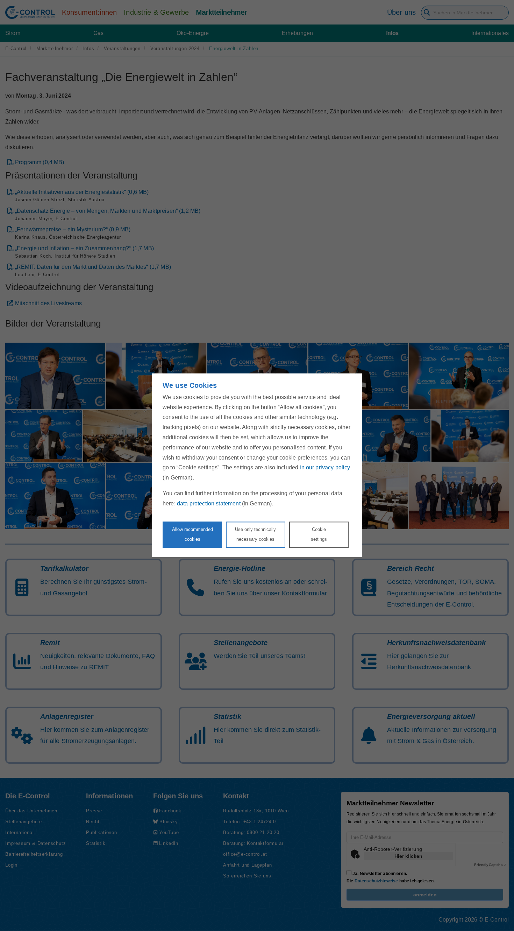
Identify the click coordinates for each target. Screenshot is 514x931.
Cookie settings (319, 534)
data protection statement (209, 503)
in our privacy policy (325, 468)
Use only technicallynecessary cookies (255, 534)
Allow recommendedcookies (192, 534)
